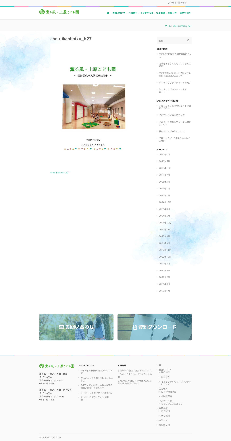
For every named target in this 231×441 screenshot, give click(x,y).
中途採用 (165, 411)
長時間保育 (166, 396)
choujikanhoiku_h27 (60, 172)
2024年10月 (165, 202)
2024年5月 (164, 215)
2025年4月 (164, 188)
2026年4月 (164, 154)
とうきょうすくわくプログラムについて (176, 383)
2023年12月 (165, 222)
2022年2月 (164, 277)
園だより (165, 376)
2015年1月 (164, 290)
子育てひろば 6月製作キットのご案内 (174, 139)
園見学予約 (185, 12)
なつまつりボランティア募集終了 (175, 82)
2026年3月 (164, 161)
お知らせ (172, 12)
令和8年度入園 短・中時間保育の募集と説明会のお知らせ (175, 74)
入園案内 (132, 12)
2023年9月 (164, 236)
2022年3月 (164, 270)
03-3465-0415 (179, 2)
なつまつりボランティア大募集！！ (173, 91)
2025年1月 (164, 195)
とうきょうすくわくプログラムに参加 (175, 65)
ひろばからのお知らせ (172, 403)
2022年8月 (164, 263)
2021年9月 (164, 284)
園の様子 (165, 372)
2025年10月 (165, 168)
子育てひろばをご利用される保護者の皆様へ (175, 107)
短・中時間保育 (168, 391)
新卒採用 (165, 415)
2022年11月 (165, 249)
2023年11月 (165, 229)
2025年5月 (164, 181)
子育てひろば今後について (172, 131)
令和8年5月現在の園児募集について (175, 55)
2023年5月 (164, 243)
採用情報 (160, 12)
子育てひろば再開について (172, 115)
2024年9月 (164, 209)
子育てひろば (146, 12)
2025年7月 (164, 174)
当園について (118, 12)
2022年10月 (165, 256)
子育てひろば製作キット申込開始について (175, 123)
